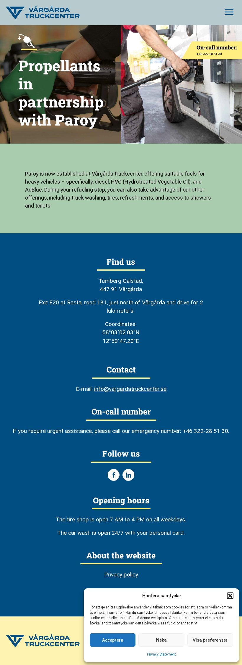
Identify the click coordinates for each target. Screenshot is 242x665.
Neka (161, 640)
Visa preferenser (210, 640)
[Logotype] (43, 12)
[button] (230, 596)
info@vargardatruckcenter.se (130, 388)
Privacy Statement (161, 654)
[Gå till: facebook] (114, 475)
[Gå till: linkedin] (128, 475)
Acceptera (112, 640)
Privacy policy (121, 574)
